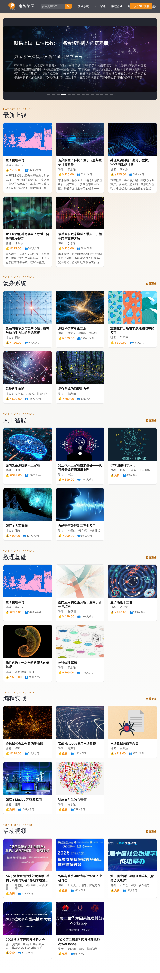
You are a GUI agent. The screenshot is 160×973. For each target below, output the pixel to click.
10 (92, 94)
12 (101, 94)
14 (111, 94)
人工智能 (100, 6)
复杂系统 (83, 6)
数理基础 (116, 6)
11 (97, 94)
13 (106, 94)
